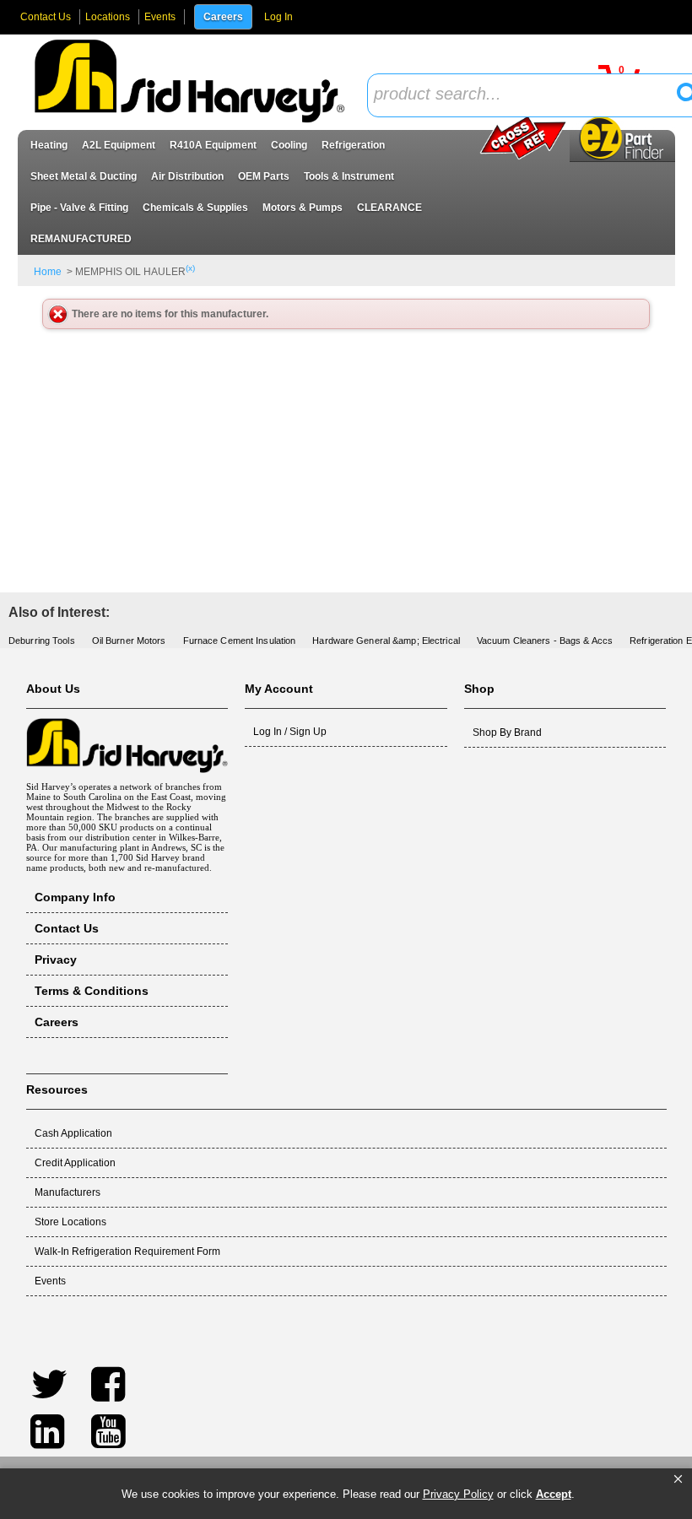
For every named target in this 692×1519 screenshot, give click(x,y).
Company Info (75, 897)
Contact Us (45, 17)
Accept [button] (553, 1494)
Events (160, 17)
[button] (678, 1479)
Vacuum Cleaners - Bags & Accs (545, 640)
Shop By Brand (507, 732)
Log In (278, 17)
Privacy (56, 959)
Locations (107, 17)
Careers (223, 17)
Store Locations (70, 1222)
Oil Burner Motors (129, 640)
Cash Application (73, 1133)
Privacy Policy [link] (458, 1494)
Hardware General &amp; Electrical (386, 640)
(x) (190, 268)
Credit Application (75, 1163)
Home (48, 272)
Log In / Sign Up (290, 732)
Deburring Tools (41, 640)
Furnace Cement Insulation (239, 640)
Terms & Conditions (92, 990)
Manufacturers (67, 1192)
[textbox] (527, 94)
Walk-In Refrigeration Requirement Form (127, 1251)
